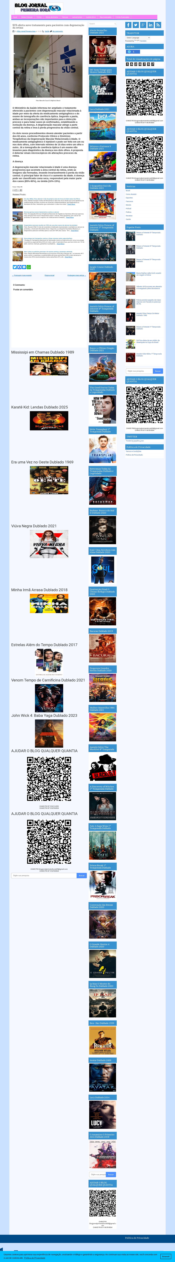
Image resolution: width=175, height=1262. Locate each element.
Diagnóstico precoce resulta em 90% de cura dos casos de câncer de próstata (50, 225)
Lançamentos (77, 17)
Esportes (129, 198)
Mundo (128, 205)
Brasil (128, 191)
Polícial (128, 208)
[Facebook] (128, 28)
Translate (143, 41)
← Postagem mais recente (22, 275)
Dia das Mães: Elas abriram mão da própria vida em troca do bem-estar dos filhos (52, 199)
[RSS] (158, 28)
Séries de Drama (52, 17)
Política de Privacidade (134, 455)
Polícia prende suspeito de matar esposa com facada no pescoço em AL (148, 302)
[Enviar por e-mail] (13, 190)
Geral (15, 17)
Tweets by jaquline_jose (135, 441)
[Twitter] (136, 28)
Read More (71, 204)
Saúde (47, 31)
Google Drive (91, 17)
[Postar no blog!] (16, 190)
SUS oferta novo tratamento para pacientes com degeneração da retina (48, 26)
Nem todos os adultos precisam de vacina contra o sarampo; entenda (48, 252)
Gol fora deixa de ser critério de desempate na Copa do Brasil (148, 341)
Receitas (129, 216)
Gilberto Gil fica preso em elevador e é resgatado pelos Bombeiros (149, 287)
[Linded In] (151, 28)
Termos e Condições (133, 451)
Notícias (65, 17)
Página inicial (49, 275)
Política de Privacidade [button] (34, 1258)
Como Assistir (131, 194)
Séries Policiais (27, 17)
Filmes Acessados (122, 17)
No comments (58, 31)
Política (128, 212)
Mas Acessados (106, 17)
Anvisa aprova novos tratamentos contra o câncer (41, 212)
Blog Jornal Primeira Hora (26, 31)
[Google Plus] (143, 28)
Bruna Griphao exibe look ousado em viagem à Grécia (148, 274)
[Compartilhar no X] (18, 190)
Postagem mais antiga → (77, 275)
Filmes (39, 17)
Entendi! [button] (166, 1256)
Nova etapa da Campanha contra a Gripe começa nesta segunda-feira (48, 238)
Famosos (129, 201)
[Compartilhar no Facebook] (21, 190)
